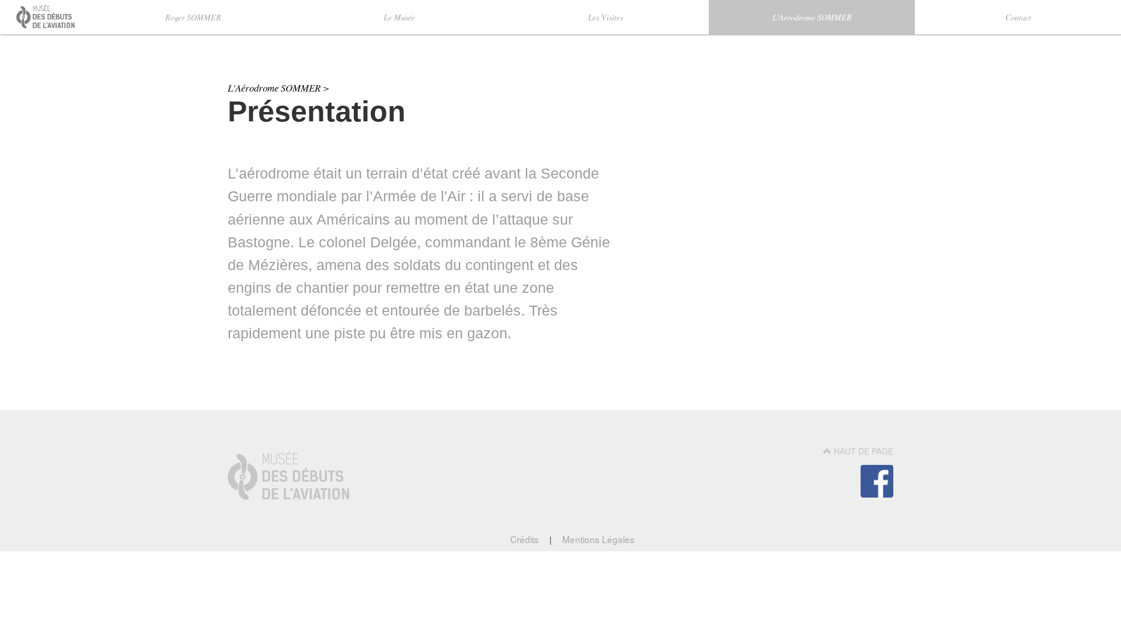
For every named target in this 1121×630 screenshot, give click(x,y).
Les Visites (605, 17)
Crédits (525, 539)
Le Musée (399, 17)
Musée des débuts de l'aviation (32, 27)
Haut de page (862, 451)
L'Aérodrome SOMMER (812, 17)
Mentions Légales (597, 539)
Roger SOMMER (193, 17)
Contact (1018, 17)
